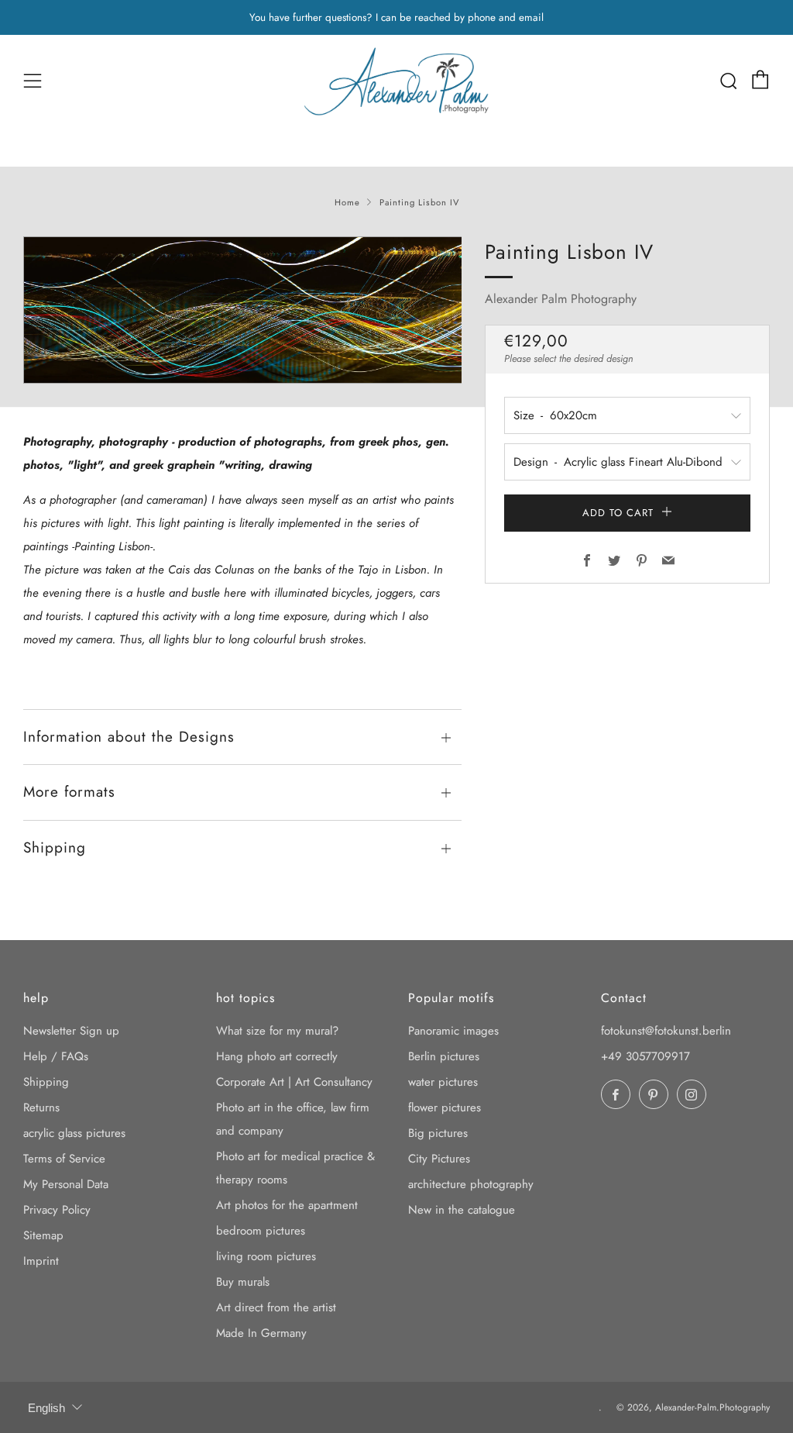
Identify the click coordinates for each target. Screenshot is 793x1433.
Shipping (46, 1081)
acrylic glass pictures (74, 1133)
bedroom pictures (260, 1230)
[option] (242, 310)
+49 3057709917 (645, 1056)
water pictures (443, 1081)
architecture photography (471, 1184)
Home (347, 202)
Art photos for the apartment (287, 1205)
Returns (41, 1107)
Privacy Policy (57, 1209)
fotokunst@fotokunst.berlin (666, 1030)
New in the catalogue (461, 1209)
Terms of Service (64, 1158)
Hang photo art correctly (277, 1056)
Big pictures (438, 1133)
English (46, 1407)
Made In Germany (261, 1333)
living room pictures (266, 1256)
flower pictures (444, 1107)
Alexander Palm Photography (561, 299)
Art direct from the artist (276, 1307)
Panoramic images (453, 1030)
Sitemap (43, 1235)
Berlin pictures (443, 1056)
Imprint (41, 1260)
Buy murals (242, 1281)
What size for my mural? (277, 1030)
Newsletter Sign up (71, 1030)
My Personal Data (65, 1184)
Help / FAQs (55, 1056)
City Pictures (439, 1158)
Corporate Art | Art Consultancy (294, 1081)
